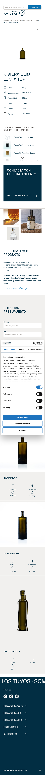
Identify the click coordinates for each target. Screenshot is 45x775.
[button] (38, 30)
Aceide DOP (10, 478)
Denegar (22, 430)
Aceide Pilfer (12, 553)
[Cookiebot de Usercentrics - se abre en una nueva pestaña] (32, 343)
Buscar (35, 7)
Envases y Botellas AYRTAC (12, 20)
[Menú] (38, 13)
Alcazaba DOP (12, 651)
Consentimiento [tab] (9, 349)
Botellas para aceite (30, 20)
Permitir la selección (22, 424)
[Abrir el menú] (40, 770)
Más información (13, 289)
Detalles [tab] (21, 349)
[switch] (39, 394)
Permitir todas (22, 417)
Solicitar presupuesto (19, 195)
